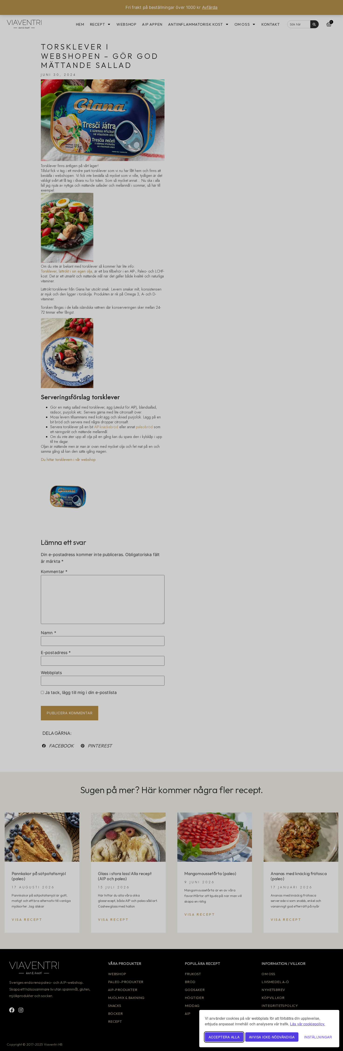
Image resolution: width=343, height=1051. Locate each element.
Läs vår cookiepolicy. (307, 1023)
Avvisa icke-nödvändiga (272, 1037)
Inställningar (318, 1037)
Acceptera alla (224, 1037)
